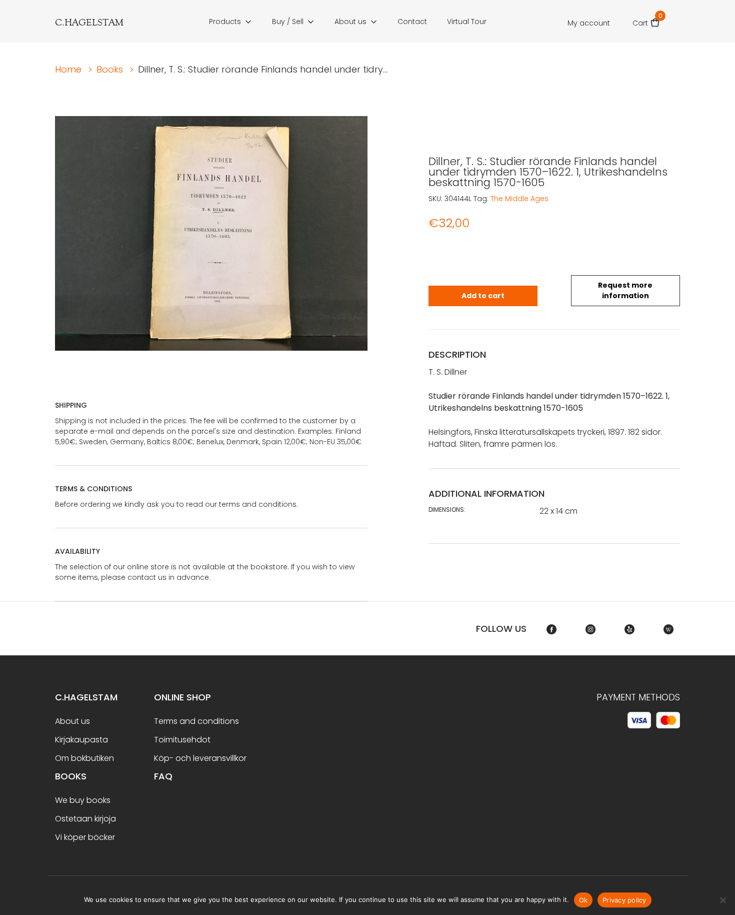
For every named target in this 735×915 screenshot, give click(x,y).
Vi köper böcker (85, 837)
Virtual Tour (466, 22)
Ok (583, 900)
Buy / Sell (288, 22)
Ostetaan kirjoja (85, 818)
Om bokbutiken (84, 758)
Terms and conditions (196, 721)
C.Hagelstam (86, 697)
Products (225, 22)
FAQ (163, 776)
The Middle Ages (519, 199)
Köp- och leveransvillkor (200, 758)
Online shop (182, 697)
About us (350, 22)
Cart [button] (646, 20)
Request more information (625, 290)
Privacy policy (624, 900)
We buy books (82, 800)
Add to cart (483, 296)
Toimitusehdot (182, 739)
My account (589, 23)
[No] (723, 900)
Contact (412, 22)
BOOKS (70, 776)
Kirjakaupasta (81, 739)
